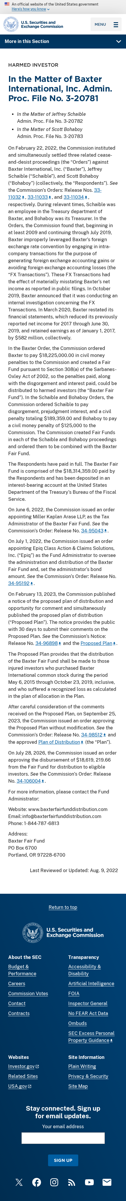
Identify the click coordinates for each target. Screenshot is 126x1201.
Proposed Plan (96, 643)
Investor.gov (21, 1066)
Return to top (63, 907)
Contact (16, 1003)
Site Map (78, 1086)
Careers (16, 983)
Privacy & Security (88, 1076)
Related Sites (23, 1076)
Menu (100, 24)
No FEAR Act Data (88, 1013)
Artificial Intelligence (91, 983)
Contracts (19, 1013)
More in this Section (27, 41)
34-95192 (19, 583)
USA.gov (17, 1086)
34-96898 (46, 643)
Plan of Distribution (59, 742)
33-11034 (74, 197)
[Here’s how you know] (63, 7)
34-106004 (29, 781)
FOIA (73, 993)
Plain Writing (82, 1066)
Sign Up (63, 1160)
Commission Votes (28, 993)
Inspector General (88, 1003)
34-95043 (92, 531)
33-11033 (38, 197)
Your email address (63, 1126)
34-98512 (92, 735)
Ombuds (77, 1023)
